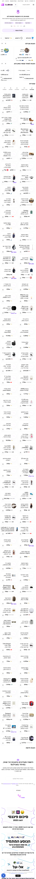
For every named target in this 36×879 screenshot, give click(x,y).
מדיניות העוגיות (21, 873)
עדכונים (7, 1)
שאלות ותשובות (13, 1)
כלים (3, 1)
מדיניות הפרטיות (14, 873)
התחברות (31, 1)
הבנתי (18, 875)
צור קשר (26, 1)
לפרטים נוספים (29, 78)
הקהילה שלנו (20, 1)
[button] (24, 74)
